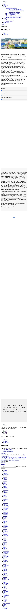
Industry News (9, 21)
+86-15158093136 (7, 449)
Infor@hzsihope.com (8, 451)
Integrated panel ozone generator (13, 17)
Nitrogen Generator (17, 457)
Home (4, 4)
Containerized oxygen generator (16, 10)
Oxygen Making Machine (13, 460)
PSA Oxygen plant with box (15, 9)
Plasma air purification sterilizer (13, 13)
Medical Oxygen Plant (11, 8)
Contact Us (6, 22)
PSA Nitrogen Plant (10, 14)
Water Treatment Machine (15, 458)
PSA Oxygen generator (14, 12)
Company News (10, 19)
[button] (14, 415)
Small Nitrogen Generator (6, 457)
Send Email (3, 462)
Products (5, 6)
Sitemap (7, 456)
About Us (5, 5)
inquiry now (3, 453)
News (4, 18)
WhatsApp (3, 464)
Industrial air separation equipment (14, 16)
